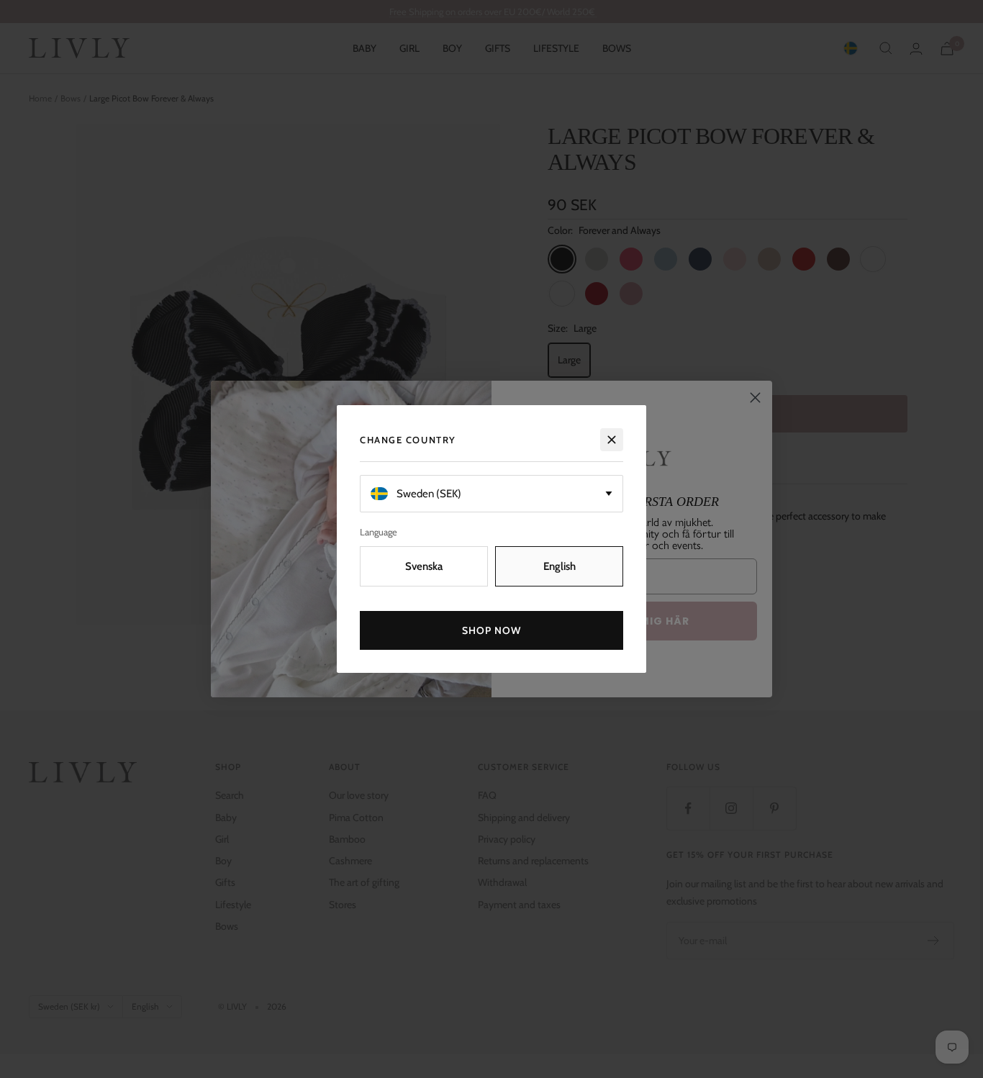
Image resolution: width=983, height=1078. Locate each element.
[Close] (611, 439)
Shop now (492, 630)
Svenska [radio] (424, 566)
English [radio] (559, 566)
